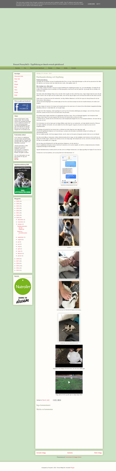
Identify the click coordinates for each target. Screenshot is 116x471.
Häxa (15, 89)
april (19, 248)
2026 (17, 201)
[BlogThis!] (55, 400)
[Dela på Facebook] (58, 400)
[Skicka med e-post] (54, 400)
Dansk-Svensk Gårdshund (37, 68)
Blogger (72, 467)
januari (20, 255)
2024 (17, 206)
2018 (17, 258)
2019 (17, 217)
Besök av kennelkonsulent (22, 233)
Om (25, 68)
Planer (58, 68)
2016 (17, 263)
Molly (15, 95)
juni (19, 244)
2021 (17, 213)
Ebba (15, 81)
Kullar (65, 68)
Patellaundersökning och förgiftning (22, 228)
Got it (98, 4)
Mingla (16, 84)
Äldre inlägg (98, 453)
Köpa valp (17, 79)
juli (19, 242)
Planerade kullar (18, 76)
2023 (17, 208)
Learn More (91, 4)
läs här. (16, 159)
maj (19, 246)
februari (20, 253)
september (21, 237)
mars (19, 251)
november (21, 222)
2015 (17, 265)
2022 (17, 210)
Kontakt (74, 68)
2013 (17, 270)
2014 (17, 268)
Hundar (50, 68)
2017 (17, 261)
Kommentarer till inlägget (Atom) (73, 457)
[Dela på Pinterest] (60, 400)
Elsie (15, 87)
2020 (17, 215)
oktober (20, 224)
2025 (17, 203)
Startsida (17, 68)
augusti (20, 239)
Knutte (16, 92)
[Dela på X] (57, 400)
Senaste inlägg (41, 453)
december (21, 219)
